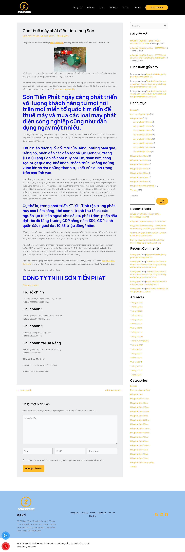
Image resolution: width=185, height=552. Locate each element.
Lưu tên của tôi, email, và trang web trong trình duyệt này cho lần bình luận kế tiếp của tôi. (65, 460)
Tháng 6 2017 (136, 362)
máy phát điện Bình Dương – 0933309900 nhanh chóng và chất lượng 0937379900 (148, 56)
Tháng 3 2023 (136, 311)
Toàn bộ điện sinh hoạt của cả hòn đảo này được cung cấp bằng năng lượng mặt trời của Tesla (148, 84)
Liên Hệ (137, 7)
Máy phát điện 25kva (139, 164)
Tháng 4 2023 (136, 306)
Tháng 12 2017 (136, 336)
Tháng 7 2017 (136, 357)
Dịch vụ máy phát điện (140, 114)
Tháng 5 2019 (136, 323)
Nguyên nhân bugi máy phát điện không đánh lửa (148, 75)
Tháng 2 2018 (136, 332)
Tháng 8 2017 (136, 353)
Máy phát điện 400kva (142, 143)
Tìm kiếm (134, 195)
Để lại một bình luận (31, 35)
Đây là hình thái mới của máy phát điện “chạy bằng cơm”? (148, 283)
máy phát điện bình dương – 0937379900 (147, 48)
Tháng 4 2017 (136, 370)
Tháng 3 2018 (136, 328)
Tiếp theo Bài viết (113, 390)
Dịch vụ (90, 7)
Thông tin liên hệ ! (30, 285)
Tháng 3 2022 (136, 315)
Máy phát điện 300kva (142, 139)
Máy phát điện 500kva (142, 147)
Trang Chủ (77, 7)
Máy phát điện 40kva (139, 168)
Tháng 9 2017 (136, 349)
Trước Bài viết (24, 390)
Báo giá (133, 110)
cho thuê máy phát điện (64, 89)
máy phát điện (57, 42)
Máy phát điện (136, 118)
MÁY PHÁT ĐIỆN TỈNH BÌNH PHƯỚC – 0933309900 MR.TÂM (145, 42)
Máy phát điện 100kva (142, 122)
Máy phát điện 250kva (142, 134)
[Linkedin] (161, 514)
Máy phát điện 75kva (142, 151)
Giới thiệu (113, 7)
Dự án (101, 7)
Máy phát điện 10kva (139, 156)
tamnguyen (135, 254)
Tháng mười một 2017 (139, 340)
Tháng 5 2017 (136, 366)
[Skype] (156, 514)
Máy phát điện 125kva (142, 126)
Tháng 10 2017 (136, 345)
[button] (156, 7)
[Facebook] (166, 514)
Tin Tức (125, 7)
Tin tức (133, 190)
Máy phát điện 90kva (139, 181)
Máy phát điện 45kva (139, 173)
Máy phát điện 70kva (139, 177)
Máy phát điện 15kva (139, 160)
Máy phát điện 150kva (142, 130)
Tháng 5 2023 (136, 302)
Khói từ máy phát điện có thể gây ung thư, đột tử (149, 290)
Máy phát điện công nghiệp (142, 185)
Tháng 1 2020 (136, 319)
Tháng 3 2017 (136, 374)
